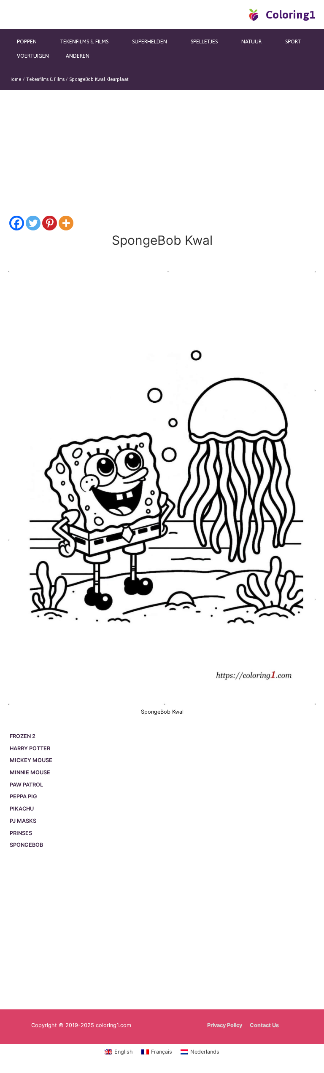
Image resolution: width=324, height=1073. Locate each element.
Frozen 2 (22, 736)
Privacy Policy (224, 1025)
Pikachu (22, 808)
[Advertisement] (162, 931)
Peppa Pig (23, 796)
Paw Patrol (26, 784)
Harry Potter (30, 748)
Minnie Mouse (30, 772)
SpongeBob (26, 845)
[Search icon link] (239, 14)
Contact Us (264, 1025)
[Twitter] (33, 223)
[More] (66, 223)
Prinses (21, 833)
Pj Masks (23, 821)
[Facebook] (16, 223)
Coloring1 (291, 14)
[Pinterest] (49, 223)
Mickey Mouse (31, 760)
